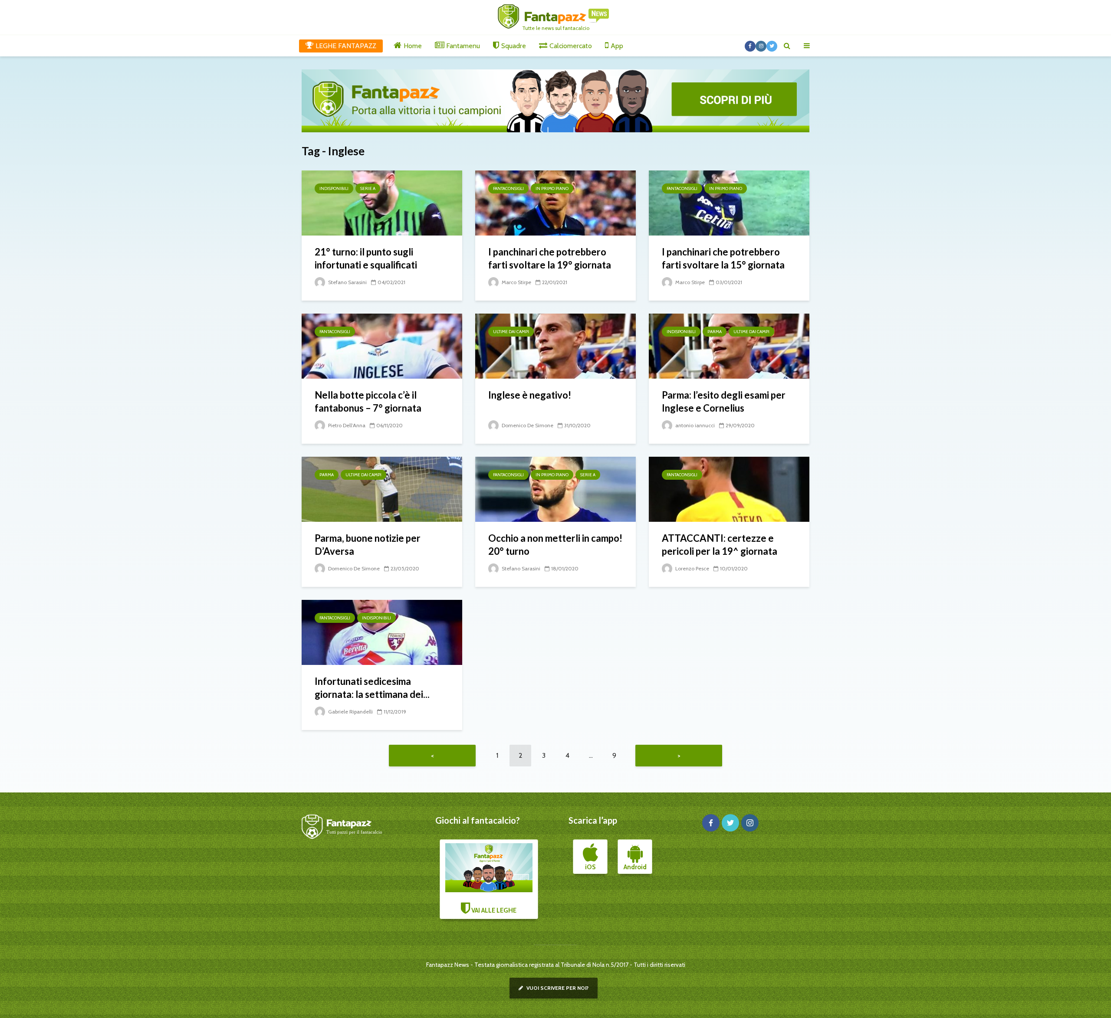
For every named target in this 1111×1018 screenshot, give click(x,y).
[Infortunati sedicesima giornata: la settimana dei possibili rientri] (382, 632)
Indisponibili (333, 188)
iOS (590, 867)
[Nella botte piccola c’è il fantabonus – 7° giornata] (382, 345)
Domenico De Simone (526, 425)
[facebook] (711, 822)
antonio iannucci (694, 425)
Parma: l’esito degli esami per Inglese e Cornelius (724, 401)
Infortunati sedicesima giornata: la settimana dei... (372, 687)
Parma (714, 331)
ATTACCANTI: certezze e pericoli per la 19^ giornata (719, 544)
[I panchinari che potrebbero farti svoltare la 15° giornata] (729, 202)
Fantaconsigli (508, 188)
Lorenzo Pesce (691, 568)
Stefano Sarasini (347, 282)
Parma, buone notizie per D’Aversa (368, 544)
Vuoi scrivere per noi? (556, 988)
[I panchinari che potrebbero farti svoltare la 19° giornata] (555, 202)
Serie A (367, 188)
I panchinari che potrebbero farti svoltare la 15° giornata (723, 258)
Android (635, 867)
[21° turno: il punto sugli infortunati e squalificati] (382, 202)
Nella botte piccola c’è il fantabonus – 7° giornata (368, 401)
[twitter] (730, 822)
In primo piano (552, 188)
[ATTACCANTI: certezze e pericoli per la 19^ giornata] (729, 488)
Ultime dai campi (511, 331)
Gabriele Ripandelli (350, 711)
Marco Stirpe (515, 282)
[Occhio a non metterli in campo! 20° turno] (555, 488)
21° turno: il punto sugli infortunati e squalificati (366, 258)
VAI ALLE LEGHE (493, 910)
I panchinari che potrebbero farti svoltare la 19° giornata (549, 258)
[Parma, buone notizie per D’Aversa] (382, 488)
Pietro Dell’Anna (346, 425)
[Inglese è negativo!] (555, 345)
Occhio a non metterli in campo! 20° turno (555, 544)
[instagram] (750, 822)
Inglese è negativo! (529, 395)
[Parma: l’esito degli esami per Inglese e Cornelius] (729, 345)
